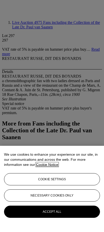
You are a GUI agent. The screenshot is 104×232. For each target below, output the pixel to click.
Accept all (52, 211)
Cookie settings (52, 179)
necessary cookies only (52, 195)
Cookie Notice (47, 165)
